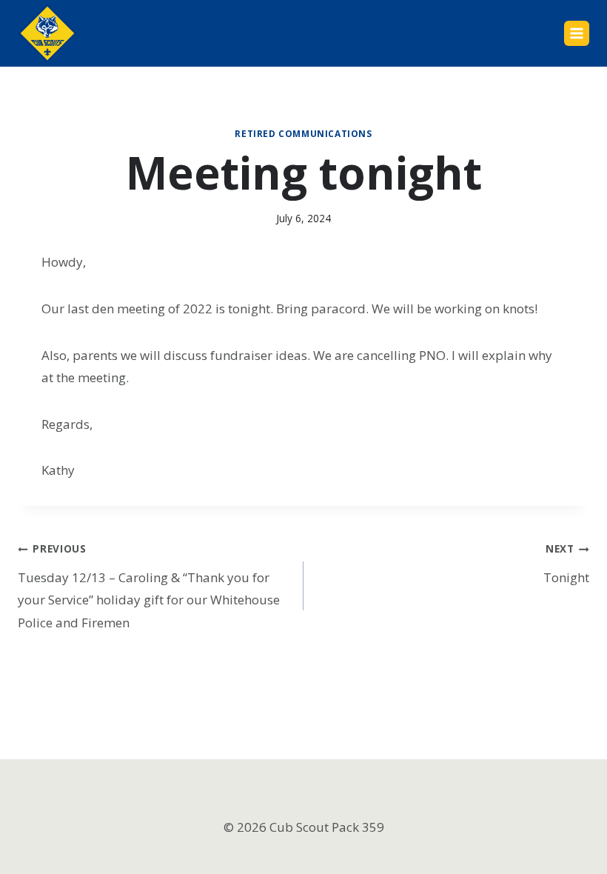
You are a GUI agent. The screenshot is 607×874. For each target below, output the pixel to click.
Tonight (566, 563)
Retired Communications (303, 133)
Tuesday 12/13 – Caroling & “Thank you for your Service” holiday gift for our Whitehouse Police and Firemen (149, 585)
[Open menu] (576, 33)
